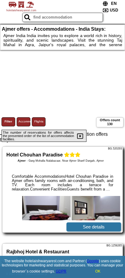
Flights (38, 121)
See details (94, 226)
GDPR (61, 271)
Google (93, 261)
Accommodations (24, 121)
